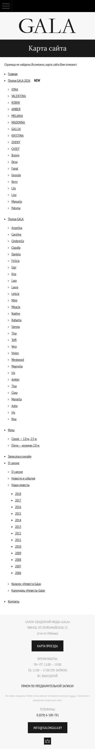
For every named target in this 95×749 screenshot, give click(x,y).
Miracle (15, 307)
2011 (18, 540)
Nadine (15, 313)
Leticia (15, 293)
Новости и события (23, 478)
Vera (14, 346)
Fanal (14, 168)
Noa (13, 419)
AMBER (16, 109)
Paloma (15, 208)
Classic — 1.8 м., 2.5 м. (24, 438)
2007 (18, 566)
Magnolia (17, 366)
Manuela (16, 201)
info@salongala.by (47, 727)
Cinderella (17, 241)
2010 (18, 546)
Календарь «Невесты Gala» (28, 590)
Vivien (15, 353)
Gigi (13, 267)
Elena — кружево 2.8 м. (25, 445)
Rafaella (16, 320)
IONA (14, 89)
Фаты (11, 430)
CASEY (15, 148)
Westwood (17, 359)
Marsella (16, 399)
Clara (14, 392)
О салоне (13, 463)
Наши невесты (20, 485)
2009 (18, 553)
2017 (18, 500)
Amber (15, 379)
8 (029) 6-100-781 (47, 715)
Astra (14, 406)
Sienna (15, 326)
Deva (14, 162)
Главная (12, 74)
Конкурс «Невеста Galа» (26, 584)
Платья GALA (16, 219)
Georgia (16, 175)
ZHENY (15, 142)
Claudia (15, 247)
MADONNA (18, 122)
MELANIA (17, 115)
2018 (18, 493)
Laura (14, 287)
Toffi (14, 340)
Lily (13, 188)
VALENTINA (18, 96)
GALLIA (16, 129)
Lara (14, 280)
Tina (14, 333)
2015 (18, 513)
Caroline (16, 234)
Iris (13, 373)
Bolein (15, 155)
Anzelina (16, 227)
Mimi (14, 300)
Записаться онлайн (19, 456)
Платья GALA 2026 (19, 80)
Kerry (14, 181)
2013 (18, 526)
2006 (18, 573)
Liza (13, 195)
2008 (18, 559)
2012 (18, 533)
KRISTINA (17, 135)
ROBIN (15, 102)
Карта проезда (47, 646)
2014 (18, 520)
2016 (18, 507)
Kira (13, 274)
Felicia (15, 260)
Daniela (16, 254)
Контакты (13, 601)
